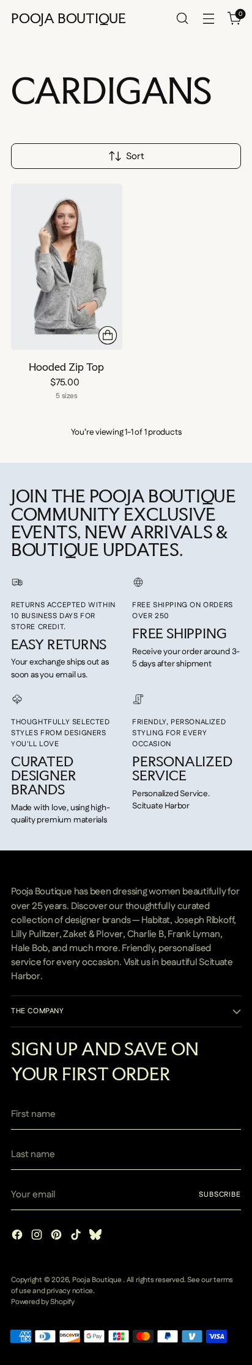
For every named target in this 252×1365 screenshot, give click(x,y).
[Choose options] (107, 335)
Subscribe (220, 1194)
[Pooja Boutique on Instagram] (38, 1236)
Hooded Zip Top (66, 366)
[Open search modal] (182, 18)
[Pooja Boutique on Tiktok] (77, 1236)
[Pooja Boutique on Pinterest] (57, 1236)
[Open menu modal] (208, 18)
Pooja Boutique (98, 1280)
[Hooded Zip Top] (66, 266)
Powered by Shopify (43, 1302)
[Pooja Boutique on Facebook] (18, 1236)
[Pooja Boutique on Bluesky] (96, 1236)
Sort (135, 156)
